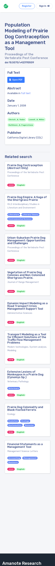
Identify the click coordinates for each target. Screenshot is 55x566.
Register (27, 6)
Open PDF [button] (17, 80)
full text (26, 93)
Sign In (43, 6)
